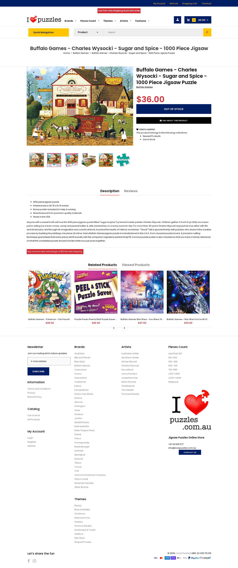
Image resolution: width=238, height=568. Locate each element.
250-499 (172, 361)
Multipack (173, 381)
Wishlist (31, 446)
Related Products (102, 265)
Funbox (78, 398)
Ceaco (78, 373)
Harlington (79, 406)
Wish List (174, 3)
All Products (34, 419)
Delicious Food (82, 517)
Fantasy (78, 521)
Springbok (79, 454)
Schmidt (78, 450)
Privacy (31, 392)
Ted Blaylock (128, 385)
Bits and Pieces (82, 357)
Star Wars (79, 537)
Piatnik (77, 434)
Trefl (76, 470)
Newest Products (152, 136)
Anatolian (79, 353)
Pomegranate (81, 442)
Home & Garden (83, 525)
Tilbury (77, 462)
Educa (77, 385)
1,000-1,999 (174, 373)
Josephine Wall (129, 377)
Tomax (78, 466)
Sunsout (78, 458)
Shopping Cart (189, 3)
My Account (159, 3)
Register (32, 441)
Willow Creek (81, 479)
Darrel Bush (127, 369)
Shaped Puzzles (82, 542)
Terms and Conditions (39, 388)
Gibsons (78, 402)
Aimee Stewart (129, 361)
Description (109, 191)
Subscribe (38, 371)
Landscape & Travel (84, 529)
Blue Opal (79, 361)
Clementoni (80, 377)
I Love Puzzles (183, 553)
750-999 (172, 369)
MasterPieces (81, 422)
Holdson (78, 414)
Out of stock (149, 139)
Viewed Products (136, 265)
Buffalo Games (144, 87)
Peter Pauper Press (84, 430)
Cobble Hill (80, 381)
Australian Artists (130, 353)
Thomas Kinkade (130, 394)
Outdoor (78, 533)
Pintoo (77, 438)
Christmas (79, 513)
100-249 (172, 357)
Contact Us (190, 452)
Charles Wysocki (130, 365)
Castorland (80, 369)
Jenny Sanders (129, 373)
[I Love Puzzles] (44, 22)
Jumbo (78, 418)
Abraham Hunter (130, 357)
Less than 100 (175, 353)
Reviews (131, 191)
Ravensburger (82, 446)
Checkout (206, 3)
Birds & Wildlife (82, 509)
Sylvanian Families (84, 483)
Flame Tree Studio (83, 394)
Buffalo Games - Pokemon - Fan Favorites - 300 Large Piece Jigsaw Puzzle (67, 319)
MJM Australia (81, 426)
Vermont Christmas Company (90, 474)
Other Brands (81, 487)
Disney (77, 505)
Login (30, 437)
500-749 (172, 365)
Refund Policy (35, 396)
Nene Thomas (128, 381)
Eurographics (81, 389)
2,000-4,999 (174, 377)
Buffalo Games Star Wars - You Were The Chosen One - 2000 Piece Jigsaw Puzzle (163, 319)
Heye (77, 410)
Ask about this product (175, 120)
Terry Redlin (127, 389)
